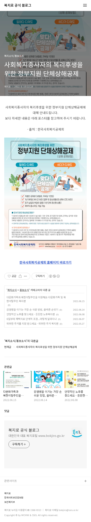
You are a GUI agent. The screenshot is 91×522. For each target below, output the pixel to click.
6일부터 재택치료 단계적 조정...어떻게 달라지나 (32, 319)
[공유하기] (20, 276)
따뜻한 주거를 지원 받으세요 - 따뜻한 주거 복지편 (32, 323)
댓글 (6, 411)
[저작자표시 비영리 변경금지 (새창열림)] (54, 276)
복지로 (7, 493)
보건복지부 (9, 502)
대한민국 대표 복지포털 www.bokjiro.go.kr (36, 435)
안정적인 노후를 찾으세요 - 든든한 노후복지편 (31, 314)
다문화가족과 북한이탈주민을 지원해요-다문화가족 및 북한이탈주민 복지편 (36, 299)
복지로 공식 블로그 (17, 5)
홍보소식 (24, 290)
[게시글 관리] (25, 276)
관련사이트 (10, 481)
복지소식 (12, 290)
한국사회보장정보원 (13, 497)
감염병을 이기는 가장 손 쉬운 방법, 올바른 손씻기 (32, 309)
